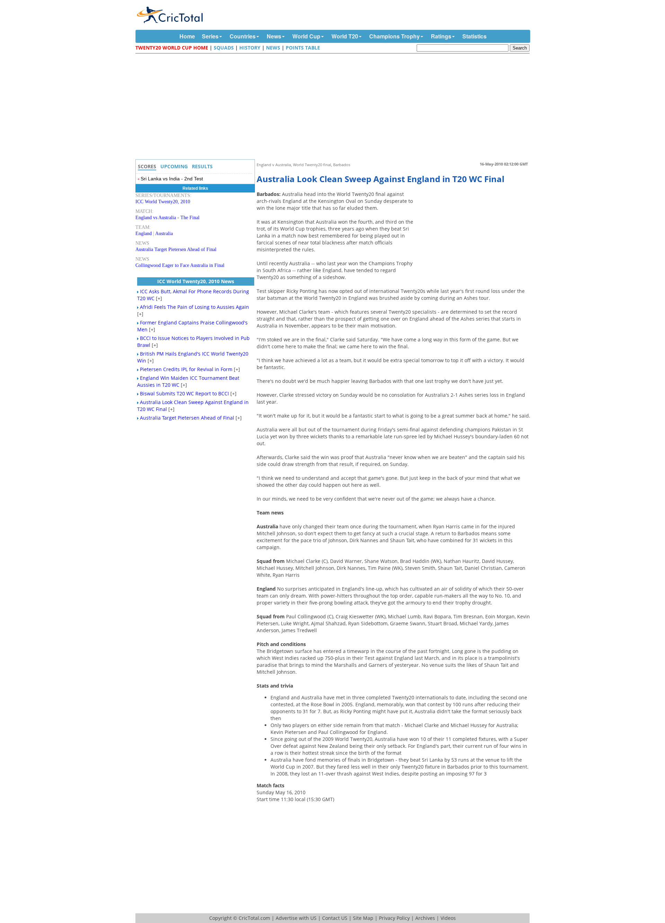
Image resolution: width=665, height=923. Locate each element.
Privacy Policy (394, 918)
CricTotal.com (254, 918)
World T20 (344, 36)
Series (210, 36)
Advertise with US (296, 918)
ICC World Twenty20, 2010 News (195, 281)
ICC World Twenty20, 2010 (162, 201)
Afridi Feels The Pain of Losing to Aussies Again (194, 307)
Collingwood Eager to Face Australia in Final (179, 265)
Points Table (303, 47)
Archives (425, 918)
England (143, 233)
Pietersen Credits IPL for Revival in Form (186, 369)
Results (202, 166)
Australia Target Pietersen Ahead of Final (175, 249)
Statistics (474, 36)
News (274, 36)
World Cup (306, 36)
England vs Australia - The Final (167, 217)
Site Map (363, 918)
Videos (448, 918)
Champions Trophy (394, 36)
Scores (147, 166)
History (249, 47)
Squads (224, 47)
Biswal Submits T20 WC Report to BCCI (184, 393)
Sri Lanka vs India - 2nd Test (172, 178)
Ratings (441, 36)
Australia (164, 233)
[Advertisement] (334, 107)
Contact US (334, 918)
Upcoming (174, 166)
